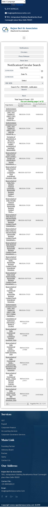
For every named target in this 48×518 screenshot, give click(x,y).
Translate (19, 4)
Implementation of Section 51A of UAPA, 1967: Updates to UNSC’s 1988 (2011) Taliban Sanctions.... (10, 310)
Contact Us (5, 460)
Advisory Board (7, 449)
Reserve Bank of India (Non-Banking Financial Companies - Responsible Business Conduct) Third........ (11, 188)
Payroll (4, 424)
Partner (4, 453)
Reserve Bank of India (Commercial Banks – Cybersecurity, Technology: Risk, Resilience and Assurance (10, 363)
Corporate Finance (8, 427)
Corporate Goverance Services (13, 434)
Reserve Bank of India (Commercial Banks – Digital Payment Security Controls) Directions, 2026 (11, 379)
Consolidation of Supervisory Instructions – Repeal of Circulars (11, 322)
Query (3, 456)
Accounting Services (9, 431)
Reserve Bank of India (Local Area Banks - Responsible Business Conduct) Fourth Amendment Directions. (10, 263)
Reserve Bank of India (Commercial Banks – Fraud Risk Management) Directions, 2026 (11, 394)
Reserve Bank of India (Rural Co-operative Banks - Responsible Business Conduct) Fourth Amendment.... (11, 220)
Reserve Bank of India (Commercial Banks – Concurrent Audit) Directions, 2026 (11, 348)
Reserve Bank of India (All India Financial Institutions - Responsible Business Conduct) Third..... (11, 205)
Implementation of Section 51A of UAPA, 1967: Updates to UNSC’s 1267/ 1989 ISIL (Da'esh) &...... (10, 114)
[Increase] (27, 403)
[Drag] (8, 403)
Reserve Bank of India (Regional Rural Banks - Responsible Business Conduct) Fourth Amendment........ (11, 248)
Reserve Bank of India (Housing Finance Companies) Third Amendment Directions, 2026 (11, 172)
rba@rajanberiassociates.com (19, 13)
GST (3, 420)
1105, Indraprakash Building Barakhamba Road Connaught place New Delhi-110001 (23, 19)
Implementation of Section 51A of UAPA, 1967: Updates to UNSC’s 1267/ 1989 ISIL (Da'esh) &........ (10, 128)
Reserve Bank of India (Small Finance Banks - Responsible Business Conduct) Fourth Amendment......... (11, 278)
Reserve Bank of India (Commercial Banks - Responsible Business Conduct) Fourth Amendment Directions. (11, 294)
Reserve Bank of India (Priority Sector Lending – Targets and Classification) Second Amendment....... (11, 158)
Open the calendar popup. (42, 71)
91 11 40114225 (12, 9)
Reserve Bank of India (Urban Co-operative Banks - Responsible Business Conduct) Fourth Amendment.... (11, 234)
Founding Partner (8, 446)
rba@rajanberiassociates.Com (13, 491)
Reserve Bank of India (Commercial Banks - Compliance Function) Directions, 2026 (11, 334)
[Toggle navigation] (24, 38)
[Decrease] (7, 403)
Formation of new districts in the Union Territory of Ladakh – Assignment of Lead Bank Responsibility (11, 143)
